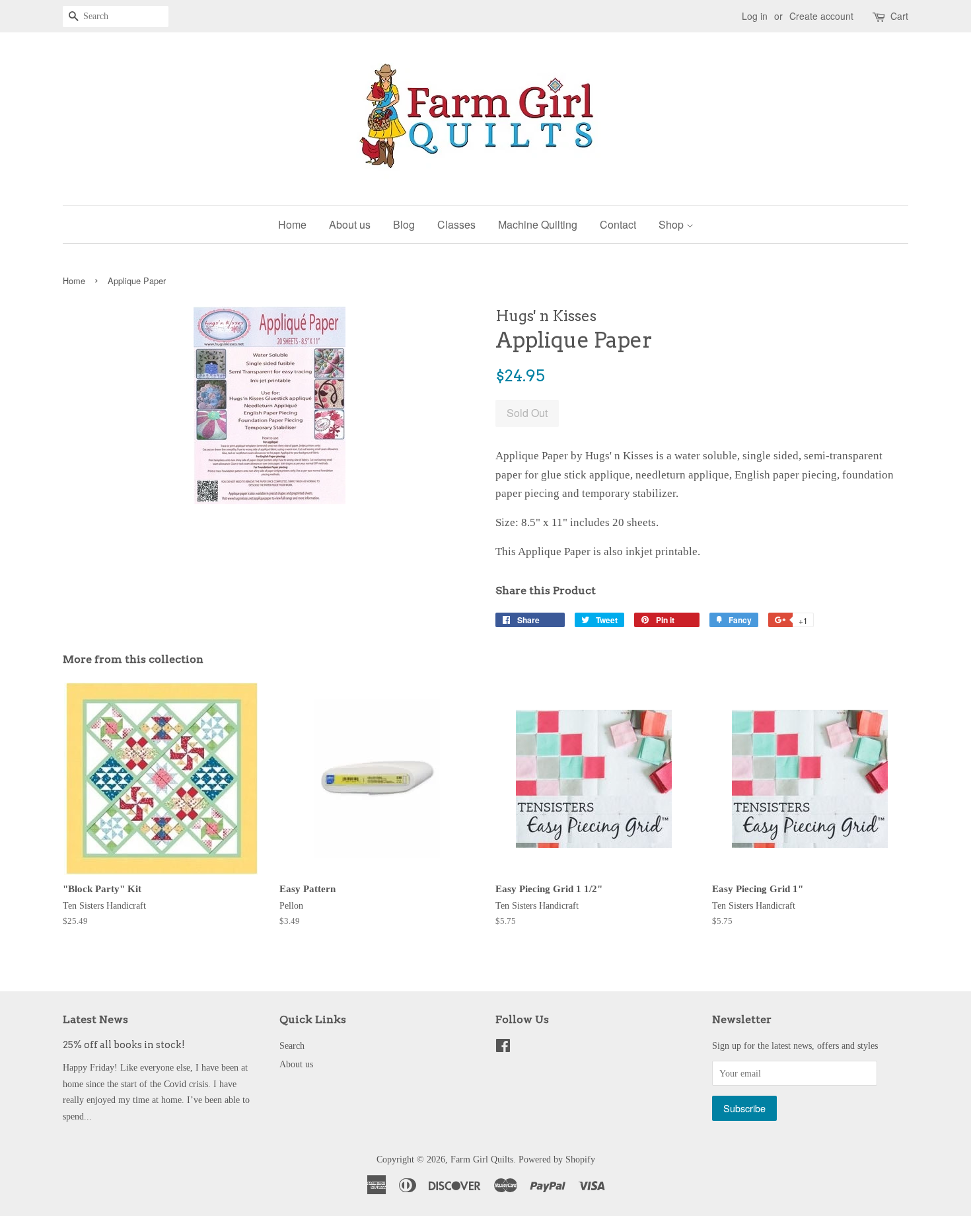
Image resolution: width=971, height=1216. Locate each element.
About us (350, 224)
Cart (899, 15)
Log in (755, 15)
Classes (456, 224)
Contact (618, 224)
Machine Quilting (537, 224)
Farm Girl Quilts (481, 1159)
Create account (821, 15)
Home (292, 224)
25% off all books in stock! (124, 1045)
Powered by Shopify (557, 1159)
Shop (672, 224)
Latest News (95, 1019)
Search (292, 1045)
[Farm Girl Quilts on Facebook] (503, 1048)
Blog (404, 224)
